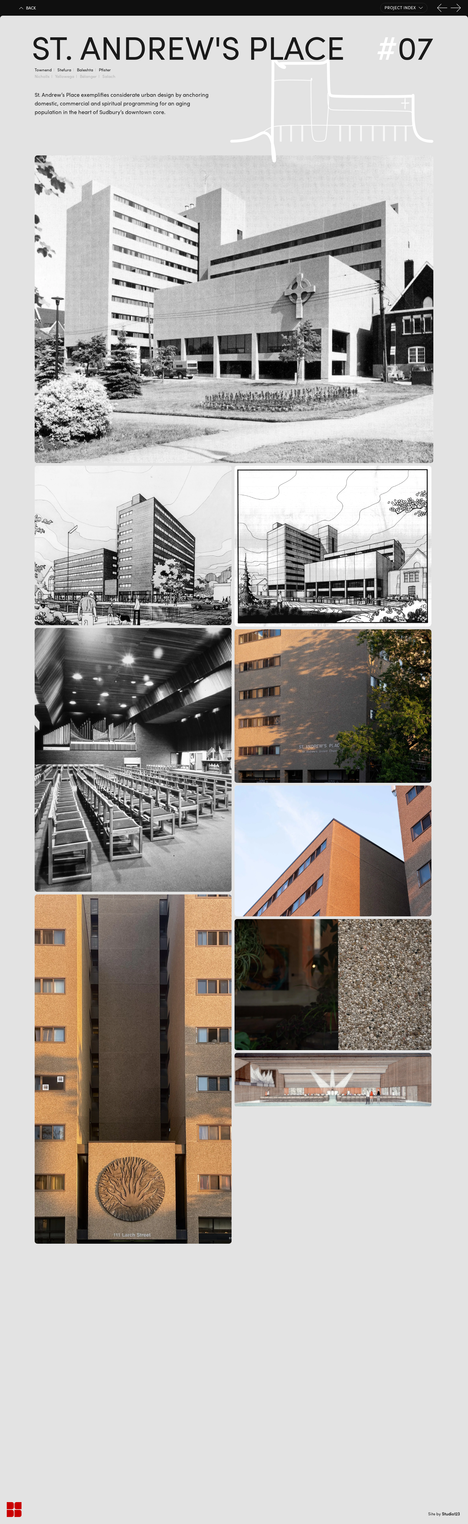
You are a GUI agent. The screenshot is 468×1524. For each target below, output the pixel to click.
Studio (451, 1513)
